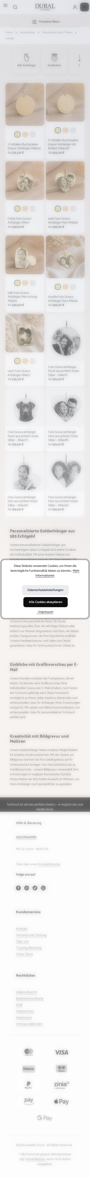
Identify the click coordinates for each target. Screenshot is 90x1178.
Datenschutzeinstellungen (45, 590)
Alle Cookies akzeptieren (45, 602)
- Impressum (45, 612)
